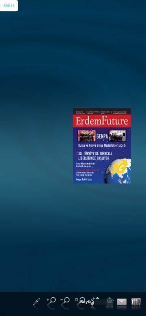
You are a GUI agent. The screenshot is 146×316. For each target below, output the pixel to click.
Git (109, 301)
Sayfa (86, 301)
